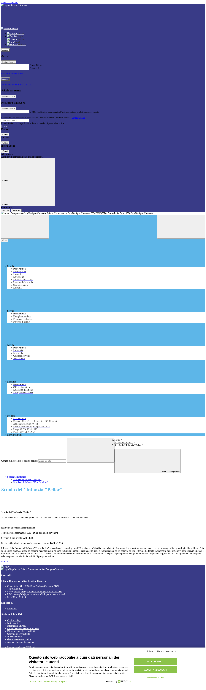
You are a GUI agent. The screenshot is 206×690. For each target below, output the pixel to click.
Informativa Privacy (16, 625)
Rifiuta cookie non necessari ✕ (161, 651)
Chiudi (5, 134)
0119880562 (17, 589)
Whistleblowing (14, 636)
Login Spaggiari (78, 117)
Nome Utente (36, 65)
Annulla (5, 210)
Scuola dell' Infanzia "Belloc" (27, 479)
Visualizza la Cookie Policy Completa (48, 681)
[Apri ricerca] (181, 227)
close (4, 240)
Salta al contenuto (9, 2)
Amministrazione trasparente (20, 642)
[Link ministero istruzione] (14, 5)
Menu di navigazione (170, 471)
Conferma (16, 210)
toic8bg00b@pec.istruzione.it (39, 594)
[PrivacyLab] (124, 681)
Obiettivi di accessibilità (18, 634)
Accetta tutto (155, 661)
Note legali (12, 623)
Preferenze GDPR (155, 677)
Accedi (5, 50)
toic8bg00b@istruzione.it (38, 591)
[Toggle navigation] (25, 227)
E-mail (33, 111)
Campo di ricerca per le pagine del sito (19, 460)
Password (34, 68)
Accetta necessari (155, 670)
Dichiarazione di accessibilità (21, 631)
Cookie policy (14, 620)
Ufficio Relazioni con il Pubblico (23, 628)
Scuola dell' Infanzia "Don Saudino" (30, 482)
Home (117, 440)
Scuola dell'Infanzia (123, 442)
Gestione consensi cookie (19, 639)
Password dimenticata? (12, 73)
